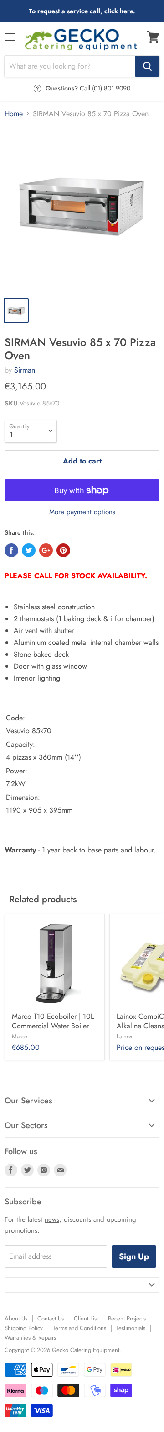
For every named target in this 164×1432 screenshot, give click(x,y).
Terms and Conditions (79, 1328)
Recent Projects (127, 1318)
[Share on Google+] (46, 550)
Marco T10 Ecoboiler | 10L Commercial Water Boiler (53, 1021)
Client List (86, 1318)
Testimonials (130, 1328)
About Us (16, 1318)
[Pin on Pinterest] (63, 550)
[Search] (147, 66)
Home (14, 114)
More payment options (82, 512)
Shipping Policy (24, 1328)
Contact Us (50, 1318)
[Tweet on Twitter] (29, 550)
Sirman (24, 370)
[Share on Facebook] (11, 550)
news (52, 1219)
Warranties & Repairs (30, 1337)
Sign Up (134, 1256)
